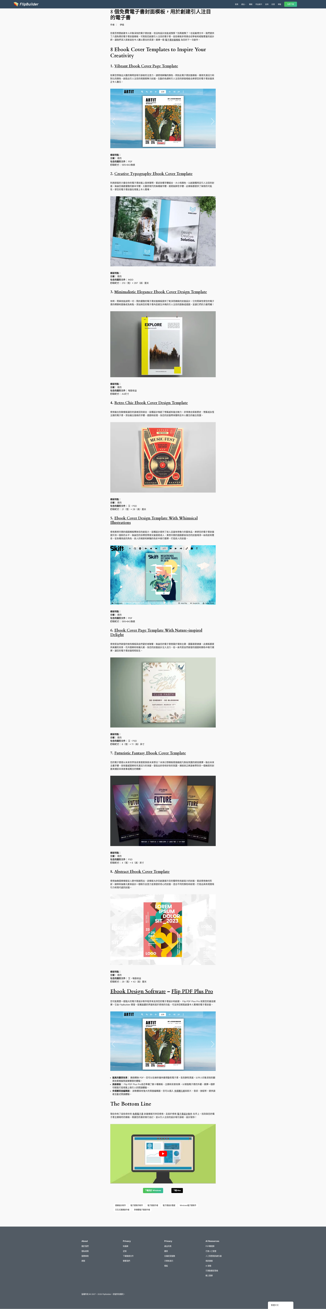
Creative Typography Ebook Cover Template (153, 173)
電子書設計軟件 (184, 1114)
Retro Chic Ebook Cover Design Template (151, 402)
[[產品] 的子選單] (245, 4)
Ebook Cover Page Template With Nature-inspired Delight (156, 633)
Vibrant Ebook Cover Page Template (146, 66)
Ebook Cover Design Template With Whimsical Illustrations (154, 520)
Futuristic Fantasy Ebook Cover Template (150, 753)
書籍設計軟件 (120, 1205)
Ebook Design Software (138, 991)
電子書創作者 (152, 1205)
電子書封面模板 (172, 40)
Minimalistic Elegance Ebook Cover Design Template (160, 292)
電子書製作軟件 (136, 1205)
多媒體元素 (179, 1091)
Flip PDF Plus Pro (192, 991)
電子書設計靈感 (169, 1205)
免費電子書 (138, 1114)
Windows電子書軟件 (188, 1205)
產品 (243, 4)
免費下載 (290, 4)
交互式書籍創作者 (122, 1210)
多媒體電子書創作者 (142, 1210)
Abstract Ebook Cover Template (142, 871)
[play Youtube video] (163, 1153)
